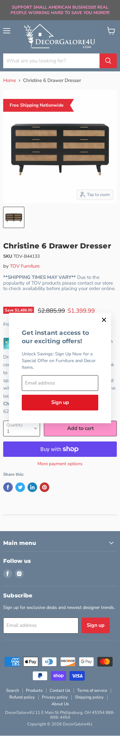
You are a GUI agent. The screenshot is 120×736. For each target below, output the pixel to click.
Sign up (60, 402)
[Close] (104, 320)
